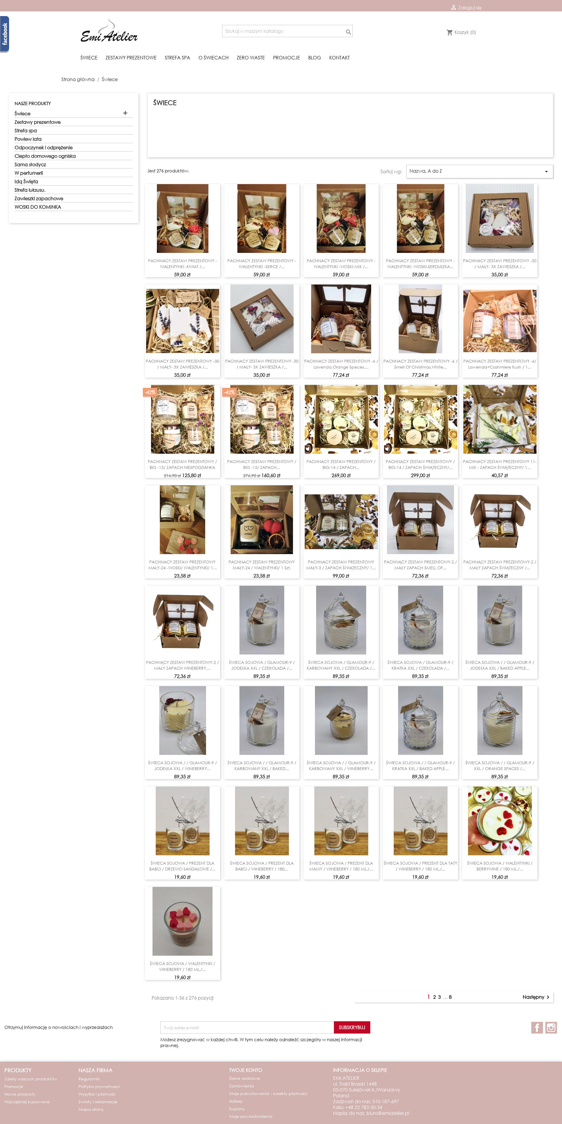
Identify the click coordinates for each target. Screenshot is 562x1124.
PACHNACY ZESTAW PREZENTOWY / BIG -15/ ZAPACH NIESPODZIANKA (182, 464)
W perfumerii (29, 173)
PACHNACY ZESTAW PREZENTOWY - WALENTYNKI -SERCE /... (261, 263)
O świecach (213, 57)
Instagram (551, 1028)
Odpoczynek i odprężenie (44, 147)
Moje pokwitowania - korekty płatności (268, 1093)
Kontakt (339, 57)
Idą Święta (26, 181)
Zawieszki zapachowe (39, 198)
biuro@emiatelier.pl (387, 1113)
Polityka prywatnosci (99, 1086)
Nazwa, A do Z (479, 171)
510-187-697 (385, 1101)
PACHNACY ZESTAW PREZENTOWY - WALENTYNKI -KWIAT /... (182, 263)
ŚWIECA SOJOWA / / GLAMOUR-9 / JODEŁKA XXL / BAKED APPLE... (499, 665)
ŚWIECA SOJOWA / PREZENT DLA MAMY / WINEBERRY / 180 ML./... (341, 866)
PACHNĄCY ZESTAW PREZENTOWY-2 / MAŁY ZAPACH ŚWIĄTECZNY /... (499, 564)
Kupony (237, 1108)
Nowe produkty (19, 1094)
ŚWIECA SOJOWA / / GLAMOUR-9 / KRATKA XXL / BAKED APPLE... (420, 765)
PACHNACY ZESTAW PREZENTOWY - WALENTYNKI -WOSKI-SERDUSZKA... (420, 263)
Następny (537, 997)
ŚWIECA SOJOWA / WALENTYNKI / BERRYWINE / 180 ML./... (499, 866)
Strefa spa (177, 57)
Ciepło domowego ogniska (45, 156)
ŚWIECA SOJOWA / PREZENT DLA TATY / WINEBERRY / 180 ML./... (420, 866)
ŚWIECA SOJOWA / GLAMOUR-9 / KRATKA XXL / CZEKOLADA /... (420, 665)
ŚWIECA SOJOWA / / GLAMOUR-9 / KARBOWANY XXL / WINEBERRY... (341, 765)
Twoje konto (245, 1070)
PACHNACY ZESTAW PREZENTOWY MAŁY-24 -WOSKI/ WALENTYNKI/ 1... (182, 564)
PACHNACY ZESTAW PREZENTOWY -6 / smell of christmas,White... (420, 364)
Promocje (286, 57)
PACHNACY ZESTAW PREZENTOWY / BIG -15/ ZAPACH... (261, 464)
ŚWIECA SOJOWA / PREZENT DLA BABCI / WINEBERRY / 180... (262, 866)
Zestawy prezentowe (131, 57)
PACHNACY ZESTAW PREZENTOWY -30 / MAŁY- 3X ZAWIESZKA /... (500, 263)
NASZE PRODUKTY (33, 103)
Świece (88, 57)
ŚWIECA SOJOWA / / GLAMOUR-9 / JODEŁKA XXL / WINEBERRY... (182, 765)
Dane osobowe (244, 1078)
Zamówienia (241, 1086)
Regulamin (89, 1079)
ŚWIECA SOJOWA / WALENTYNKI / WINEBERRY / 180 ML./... (182, 966)
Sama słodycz (30, 164)
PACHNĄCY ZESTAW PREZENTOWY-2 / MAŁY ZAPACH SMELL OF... (420, 564)
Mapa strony (91, 1109)
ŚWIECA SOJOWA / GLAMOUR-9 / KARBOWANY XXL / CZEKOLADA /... (341, 665)
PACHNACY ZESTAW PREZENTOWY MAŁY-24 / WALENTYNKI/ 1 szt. (262, 564)
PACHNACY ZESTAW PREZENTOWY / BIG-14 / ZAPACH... (341, 464)
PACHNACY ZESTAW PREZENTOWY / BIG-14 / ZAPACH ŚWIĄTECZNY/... (420, 464)
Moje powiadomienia (251, 1116)
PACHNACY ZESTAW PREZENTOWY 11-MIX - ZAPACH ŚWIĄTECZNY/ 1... (500, 464)
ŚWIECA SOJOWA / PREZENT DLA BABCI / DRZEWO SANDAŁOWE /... (182, 866)
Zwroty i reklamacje (97, 1101)
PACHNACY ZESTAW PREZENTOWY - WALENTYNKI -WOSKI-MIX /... (341, 263)
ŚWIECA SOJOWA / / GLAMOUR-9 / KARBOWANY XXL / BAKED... (261, 765)
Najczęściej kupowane (27, 1101)
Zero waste (251, 57)
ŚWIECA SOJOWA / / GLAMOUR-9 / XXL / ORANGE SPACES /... (499, 765)
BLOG (314, 57)
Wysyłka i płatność (97, 1094)
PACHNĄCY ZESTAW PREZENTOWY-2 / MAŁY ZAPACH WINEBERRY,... (182, 665)
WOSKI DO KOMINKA (38, 207)
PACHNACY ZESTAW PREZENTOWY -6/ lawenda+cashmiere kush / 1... (499, 364)
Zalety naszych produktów (30, 1079)
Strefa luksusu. (30, 190)
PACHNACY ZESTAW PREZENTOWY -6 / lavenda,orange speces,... (341, 364)
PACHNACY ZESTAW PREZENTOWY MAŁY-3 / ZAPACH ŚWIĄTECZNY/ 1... (341, 564)
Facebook (537, 1028)
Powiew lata (28, 139)
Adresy (236, 1101)
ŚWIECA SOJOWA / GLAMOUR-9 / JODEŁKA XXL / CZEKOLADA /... (262, 665)
